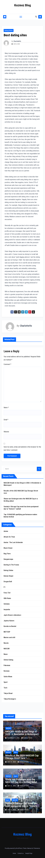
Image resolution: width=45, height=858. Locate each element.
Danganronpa (8, 559)
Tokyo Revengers (10, 699)
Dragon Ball (8, 582)
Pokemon (7, 665)
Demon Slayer (8, 576)
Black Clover (8, 548)
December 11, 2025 (13, 738)
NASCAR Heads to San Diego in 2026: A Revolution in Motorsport (21, 733)
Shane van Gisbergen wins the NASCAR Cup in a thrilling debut (21, 781)
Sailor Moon (8, 677)
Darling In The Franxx (11, 565)
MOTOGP (7, 632)
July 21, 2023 (11, 762)
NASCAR (7, 649)
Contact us (21, 853)
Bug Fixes (7, 554)
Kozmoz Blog (22, 5)
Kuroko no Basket (10, 626)
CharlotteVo (17, 41)
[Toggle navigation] (21, 16)
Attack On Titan (9, 537)
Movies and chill (9, 637)
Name (6, 408)
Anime (6, 531)
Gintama (7, 604)
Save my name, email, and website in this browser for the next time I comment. (22, 448)
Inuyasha (7, 609)
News (6, 654)
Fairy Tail (7, 593)
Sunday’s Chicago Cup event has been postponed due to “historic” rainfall (21, 806)
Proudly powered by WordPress (13, 848)
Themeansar (36, 848)
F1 (4, 587)
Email (6, 420)
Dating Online (8, 30)
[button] (36, 17)
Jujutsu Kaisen (9, 621)
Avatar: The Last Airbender (13, 542)
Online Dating (8, 660)
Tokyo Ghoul (8, 693)
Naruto (6, 643)
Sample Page (28, 853)
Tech (5, 688)
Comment (7, 364)
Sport (6, 682)
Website (6, 432)
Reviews (7, 671)
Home (14, 853)
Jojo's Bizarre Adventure (12, 615)
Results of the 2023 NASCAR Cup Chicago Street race (22, 757)
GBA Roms (7, 598)
